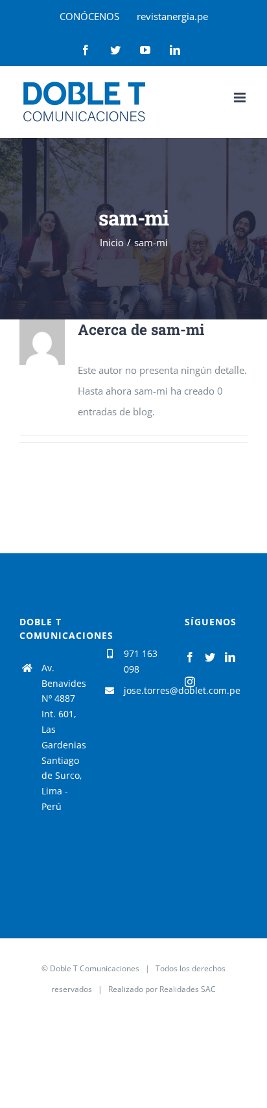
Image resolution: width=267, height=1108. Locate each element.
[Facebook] (190, 657)
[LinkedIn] (230, 657)
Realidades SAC (187, 989)
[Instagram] (190, 681)
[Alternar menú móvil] (241, 97)
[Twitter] (210, 657)
